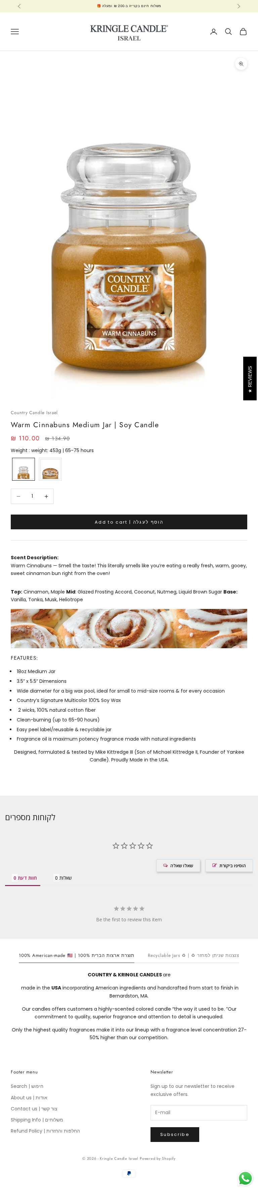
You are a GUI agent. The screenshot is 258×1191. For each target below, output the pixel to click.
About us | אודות (29, 1097)
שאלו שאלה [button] (181, 866)
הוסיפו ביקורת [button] (232, 866)
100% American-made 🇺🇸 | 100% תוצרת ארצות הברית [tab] (77, 955)
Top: (16, 591)
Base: (230, 591)
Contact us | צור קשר (34, 1108)
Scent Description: (34, 557)
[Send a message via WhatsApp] (245, 1178)
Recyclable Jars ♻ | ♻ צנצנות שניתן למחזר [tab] (193, 955)
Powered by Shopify (158, 1158)
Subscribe (174, 1134)
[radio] (23, 469)
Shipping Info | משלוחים (37, 1119)
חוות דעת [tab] (27, 878)
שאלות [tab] (65, 878)
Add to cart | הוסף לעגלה (129, 522)
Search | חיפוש (27, 1086)
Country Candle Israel (34, 412)
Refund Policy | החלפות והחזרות (45, 1131)
